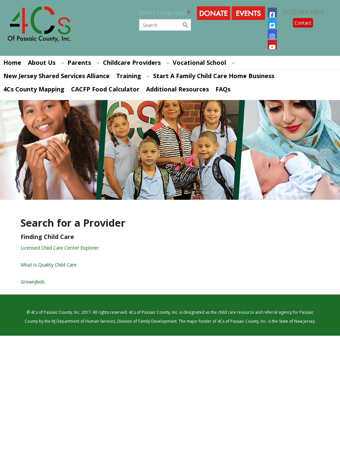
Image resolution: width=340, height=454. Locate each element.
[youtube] (272, 44)
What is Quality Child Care (49, 265)
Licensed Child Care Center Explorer (60, 248)
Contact (303, 23)
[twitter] (272, 23)
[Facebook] (272, 12)
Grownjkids (33, 282)
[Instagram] (272, 34)
